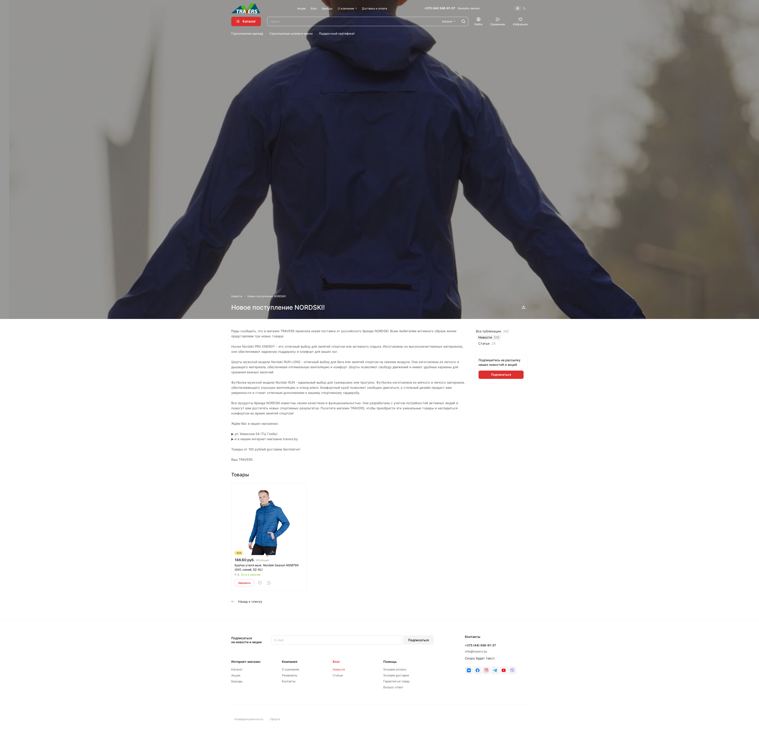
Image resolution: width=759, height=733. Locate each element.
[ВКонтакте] (469, 670)
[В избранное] (260, 583)
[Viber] (512, 670)
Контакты (288, 681)
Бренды (237, 681)
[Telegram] (495, 670)
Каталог (237, 669)
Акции (235, 675)
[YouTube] (504, 670)
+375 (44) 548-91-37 (439, 8)
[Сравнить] (269, 583)
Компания (289, 662)
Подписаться (418, 640)
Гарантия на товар (396, 681)
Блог (336, 662)
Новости (339, 669)
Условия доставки (396, 675)
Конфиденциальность (248, 719)
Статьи (338, 675)
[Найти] (463, 21)
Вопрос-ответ (393, 687)
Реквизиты (289, 675)
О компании (290, 669)
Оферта (275, 719)
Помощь (390, 662)
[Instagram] (486, 670)
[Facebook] (477, 670)
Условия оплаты (394, 669)
